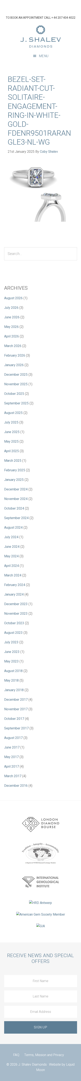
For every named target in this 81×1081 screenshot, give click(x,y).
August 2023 (13, 632)
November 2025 (16, 384)
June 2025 (12, 432)
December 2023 (16, 604)
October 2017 (14, 718)
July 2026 (11, 307)
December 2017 (16, 699)
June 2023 (12, 651)
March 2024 (12, 575)
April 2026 (11, 336)
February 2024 (14, 584)
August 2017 (13, 737)
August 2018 (13, 671)
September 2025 (16, 403)
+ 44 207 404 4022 (63, 18)
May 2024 (11, 556)
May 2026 (11, 326)
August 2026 (13, 298)
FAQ (16, 1055)
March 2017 (12, 776)
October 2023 (14, 623)
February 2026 (14, 355)
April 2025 (11, 451)
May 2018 (11, 680)
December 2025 (16, 374)
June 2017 (12, 747)
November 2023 (16, 613)
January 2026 (14, 365)
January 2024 (14, 594)
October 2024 (14, 508)
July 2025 (11, 422)
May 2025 (11, 441)
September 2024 (16, 518)
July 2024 (11, 537)
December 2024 (16, 489)
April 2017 (11, 766)
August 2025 (13, 412)
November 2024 (16, 498)
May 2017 (11, 757)
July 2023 (11, 642)
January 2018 (14, 690)
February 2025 (14, 470)
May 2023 (11, 661)
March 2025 (12, 460)
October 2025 (14, 393)
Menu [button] (44, 56)
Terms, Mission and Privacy (44, 1055)
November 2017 (16, 709)
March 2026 (12, 346)
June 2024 (12, 546)
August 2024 (13, 527)
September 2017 (16, 728)
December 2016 (16, 785)
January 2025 (14, 479)
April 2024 (11, 565)
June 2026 (12, 317)
